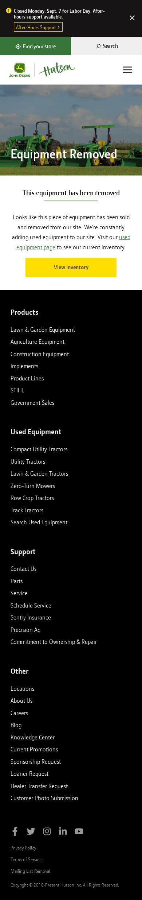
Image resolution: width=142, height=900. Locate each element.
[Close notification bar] (132, 18)
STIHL (17, 390)
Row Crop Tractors (32, 497)
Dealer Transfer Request (39, 786)
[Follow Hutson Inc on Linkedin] (63, 832)
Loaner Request (29, 773)
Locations (22, 688)
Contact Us (23, 568)
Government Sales (32, 402)
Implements (24, 366)
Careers (19, 713)
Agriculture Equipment (37, 341)
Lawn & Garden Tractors (39, 473)
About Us (21, 700)
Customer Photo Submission (44, 798)
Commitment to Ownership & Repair (54, 641)
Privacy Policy (23, 848)
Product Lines (27, 378)
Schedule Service (31, 605)
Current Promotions (34, 749)
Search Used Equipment (39, 522)
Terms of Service (26, 859)
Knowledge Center (33, 737)
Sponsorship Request (36, 761)
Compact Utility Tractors (39, 449)
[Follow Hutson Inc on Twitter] (31, 832)
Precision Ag (25, 629)
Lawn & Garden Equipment (43, 329)
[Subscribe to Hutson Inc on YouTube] (79, 832)
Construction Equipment (40, 354)
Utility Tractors (28, 461)
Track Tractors (27, 510)
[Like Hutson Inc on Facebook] (15, 832)
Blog (16, 725)
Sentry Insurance (31, 617)
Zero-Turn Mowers (33, 485)
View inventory (71, 267)
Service (19, 593)
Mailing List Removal (30, 871)
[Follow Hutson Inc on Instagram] (47, 832)
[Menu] (127, 70)
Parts (17, 581)
